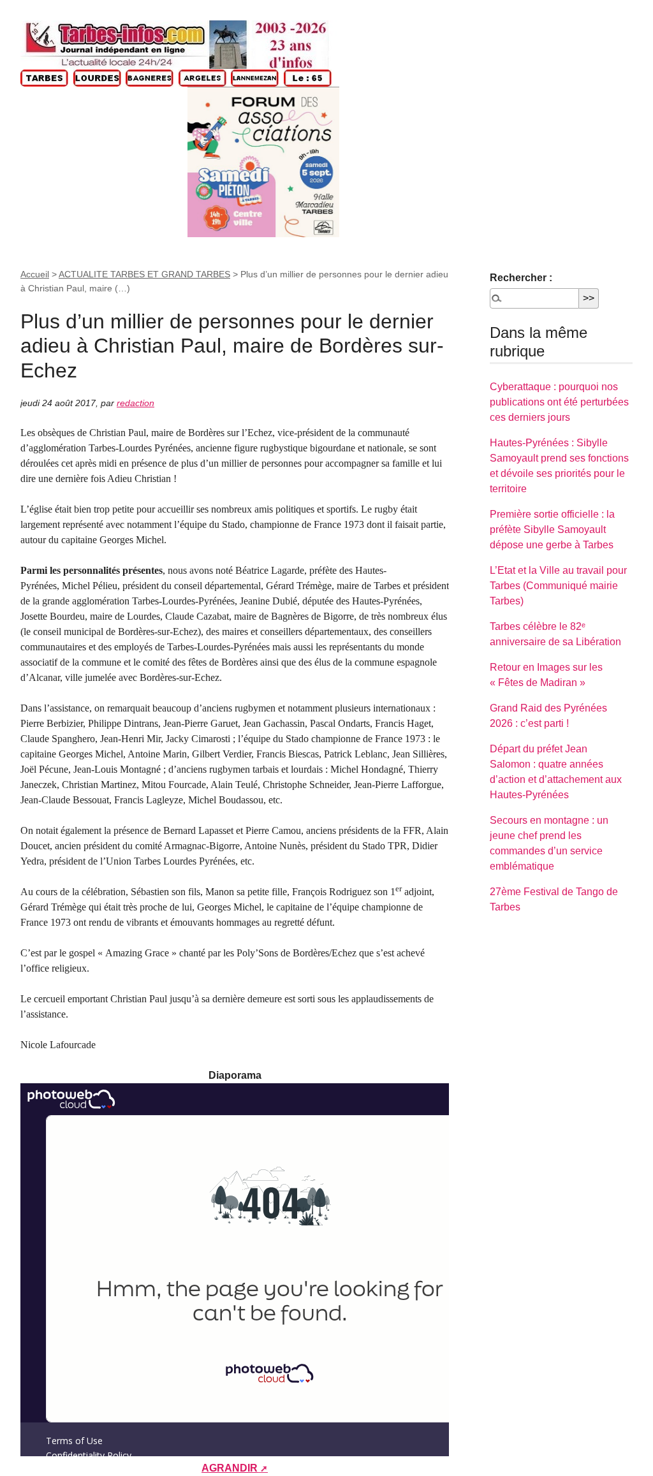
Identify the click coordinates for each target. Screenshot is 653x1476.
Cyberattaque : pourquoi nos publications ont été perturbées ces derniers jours (559, 402)
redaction (135, 403)
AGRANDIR (230, 1468)
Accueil (34, 274)
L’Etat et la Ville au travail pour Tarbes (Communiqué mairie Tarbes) (558, 585)
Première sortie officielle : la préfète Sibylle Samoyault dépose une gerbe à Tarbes (552, 529)
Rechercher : (521, 277)
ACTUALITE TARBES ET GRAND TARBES (144, 274)
